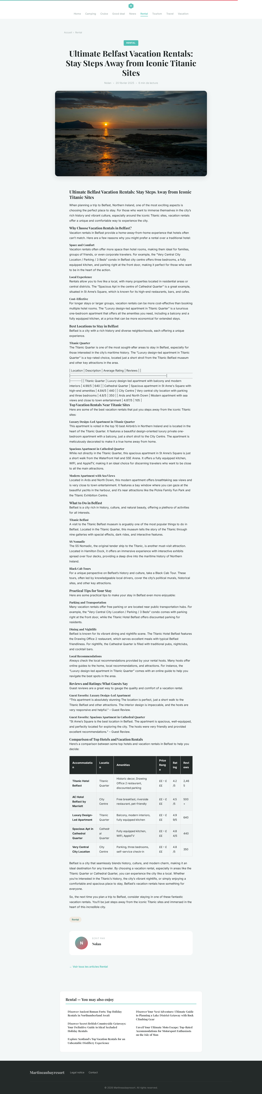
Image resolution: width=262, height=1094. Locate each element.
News (132, 13)
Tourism (157, 13)
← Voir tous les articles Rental (88, 966)
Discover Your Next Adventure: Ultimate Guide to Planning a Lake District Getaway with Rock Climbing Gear (165, 1015)
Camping (90, 13)
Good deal (118, 13)
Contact (93, 1072)
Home (77, 13)
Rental (144, 13)
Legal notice (77, 1072)
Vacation (183, 13)
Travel (170, 13)
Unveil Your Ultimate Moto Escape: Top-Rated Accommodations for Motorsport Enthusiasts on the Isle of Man (164, 1031)
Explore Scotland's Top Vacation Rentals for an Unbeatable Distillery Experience (96, 1041)
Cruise (104, 13)
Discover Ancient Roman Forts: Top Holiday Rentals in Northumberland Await (95, 1013)
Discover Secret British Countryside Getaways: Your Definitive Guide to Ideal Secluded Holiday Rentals (97, 1027)
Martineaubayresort (47, 1072)
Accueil (68, 32)
